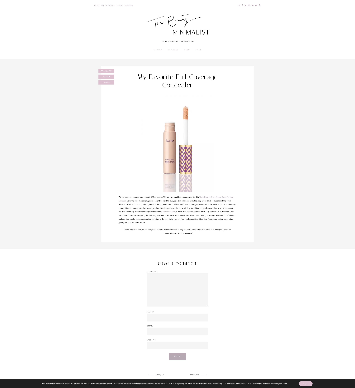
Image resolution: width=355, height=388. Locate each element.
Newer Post (195, 375)
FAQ (102, 6)
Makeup (158, 50)
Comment (106, 82)
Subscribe (129, 6)
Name (150, 312)
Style (198, 50)
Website (151, 340)
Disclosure (110, 6)
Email (151, 326)
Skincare (173, 50)
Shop (187, 50)
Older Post (160, 375)
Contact (119, 6)
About (96, 6)
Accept (305, 383)
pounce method (168, 211)
